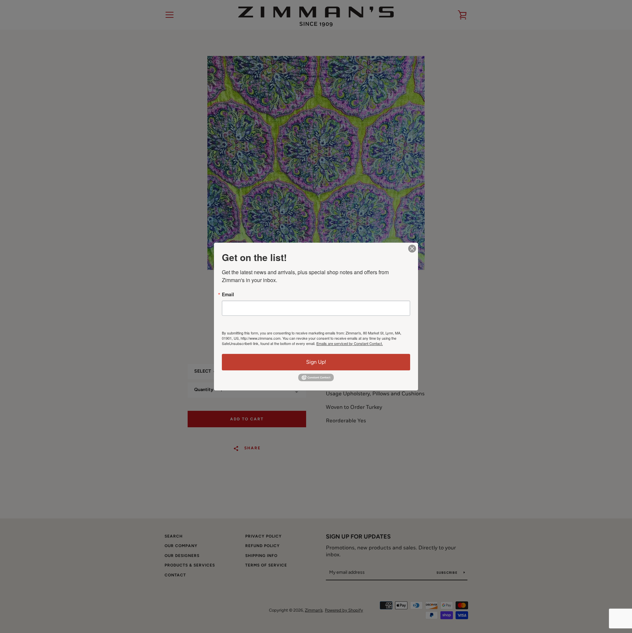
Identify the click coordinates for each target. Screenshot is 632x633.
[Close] (412, 248)
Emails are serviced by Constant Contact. (349, 343)
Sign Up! (316, 362)
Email (228, 294)
